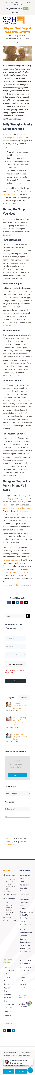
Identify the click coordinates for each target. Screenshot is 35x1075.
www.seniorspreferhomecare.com (17, 585)
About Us (7, 1011)
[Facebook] (4, 1030)
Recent (24, 697)
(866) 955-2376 (11, 894)
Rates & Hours (7, 979)
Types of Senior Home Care (9, 970)
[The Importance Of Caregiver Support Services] (8, 734)
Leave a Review (23, 985)
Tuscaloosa (17, 4)
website (21, 375)
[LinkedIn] (13, 1030)
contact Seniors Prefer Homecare (16, 508)
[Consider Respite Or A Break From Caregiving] (8, 703)
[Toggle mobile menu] (31, 19)
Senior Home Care (12, 2)
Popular (11, 697)
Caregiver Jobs (23, 979)
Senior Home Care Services (9, 1006)
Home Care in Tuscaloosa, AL (25, 970)
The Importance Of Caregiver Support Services (20, 736)
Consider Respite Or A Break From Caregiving (20, 705)
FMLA (5, 419)
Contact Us (8, 1015)
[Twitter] (9, 1030)
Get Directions (7, 892)
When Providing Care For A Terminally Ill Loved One (19, 721)
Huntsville (24, 2)
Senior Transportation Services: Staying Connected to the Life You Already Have (25, 938)
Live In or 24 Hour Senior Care (8, 997)
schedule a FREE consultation (19, 572)
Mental (10, 161)
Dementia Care (7, 989)
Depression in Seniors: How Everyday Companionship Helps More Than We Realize (25, 910)
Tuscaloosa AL (11, 898)
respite (18, 457)
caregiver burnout (10, 194)
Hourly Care (8, 984)
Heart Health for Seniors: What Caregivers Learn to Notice (25, 883)
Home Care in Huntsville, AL (25, 962)
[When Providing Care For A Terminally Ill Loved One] (8, 718)
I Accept (17, 775)
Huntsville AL (10, 875)
